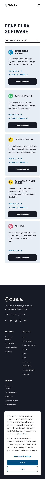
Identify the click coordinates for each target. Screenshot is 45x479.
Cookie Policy (22, 434)
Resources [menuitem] (8, 352)
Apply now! (21, 315)
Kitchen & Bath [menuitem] (10, 343)
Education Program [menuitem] (11, 401)
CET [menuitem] (24, 337)
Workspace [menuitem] (26, 362)
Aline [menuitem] (24, 358)
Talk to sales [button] (13, 71)
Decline (22, 469)
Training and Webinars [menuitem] (9, 387)
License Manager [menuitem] (29, 370)
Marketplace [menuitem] (27, 366)
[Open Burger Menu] (39, 5)
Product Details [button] (22, 81)
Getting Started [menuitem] (10, 405)
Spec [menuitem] (24, 353)
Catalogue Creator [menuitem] (29, 345)
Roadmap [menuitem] (26, 374)
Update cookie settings (22, 456)
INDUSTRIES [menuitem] (9, 332)
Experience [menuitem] (9, 396)
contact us (8, 309)
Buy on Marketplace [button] (16, 74)
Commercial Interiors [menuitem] (9, 338)
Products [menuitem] (26, 332)
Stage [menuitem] (25, 349)
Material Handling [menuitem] (11, 347)
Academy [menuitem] (8, 381)
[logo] (14, 299)
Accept (22, 462)
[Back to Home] (11, 5)
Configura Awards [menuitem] (11, 392)
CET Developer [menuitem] (28, 341)
